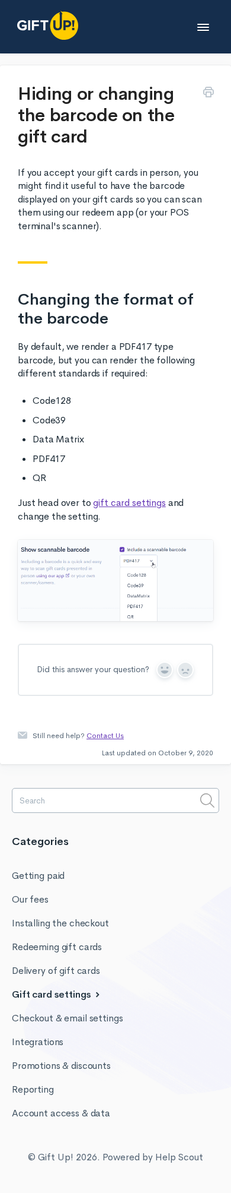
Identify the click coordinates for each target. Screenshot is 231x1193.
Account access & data (61, 1113)
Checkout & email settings (67, 1018)
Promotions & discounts (61, 1065)
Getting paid (38, 875)
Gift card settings (52, 994)
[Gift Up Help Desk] (76, 25)
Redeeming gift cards (57, 947)
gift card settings (129, 502)
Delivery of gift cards (56, 970)
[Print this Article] (208, 94)
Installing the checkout (60, 923)
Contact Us (105, 736)
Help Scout (179, 1157)
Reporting (33, 1089)
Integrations (37, 1042)
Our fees (30, 899)
